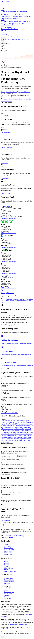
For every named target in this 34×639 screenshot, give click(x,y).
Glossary (7, 11)
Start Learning (5, 163)
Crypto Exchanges (15, 23)
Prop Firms (7, 23)
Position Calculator (12, 16)
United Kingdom (9, 592)
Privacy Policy (8, 578)
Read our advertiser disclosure (18, 624)
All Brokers (7, 546)
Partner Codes (8, 554)
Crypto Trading (9, 300)
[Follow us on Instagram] (12, 537)
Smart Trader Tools (17, 15)
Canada (6, 595)
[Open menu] (11, 27)
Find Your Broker (9, 549)
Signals (17, 11)
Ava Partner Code (7, 299)
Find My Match (5, 132)
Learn (2, 10)
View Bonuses (5, 178)
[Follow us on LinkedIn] (9, 537)
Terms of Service (9, 580)
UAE (5, 597)
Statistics (6, 563)
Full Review (4, 218)
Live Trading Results (10, 571)
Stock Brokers (18, 21)
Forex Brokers (9, 21)
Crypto (25, 11)
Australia (7, 590)
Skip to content (5, 1)
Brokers (3, 21)
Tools (2, 13)
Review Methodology (17, 536)
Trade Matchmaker (6, 15)
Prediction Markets (9, 25)
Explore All (4, 290)
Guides (3, 11)
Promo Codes (8, 553)
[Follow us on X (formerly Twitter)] (8, 537)
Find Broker (7, 27)
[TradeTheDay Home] (9, 7)
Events (21, 11)
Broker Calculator (22, 16)
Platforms (12, 11)
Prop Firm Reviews (20, 300)
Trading (3, 20)
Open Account (12, 218)
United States (8, 593)
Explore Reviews (6, 147)
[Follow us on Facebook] (11, 537)
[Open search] (2, 27)
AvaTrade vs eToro (19, 299)
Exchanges (4, 293)
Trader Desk (7, 544)
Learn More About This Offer (9, 413)
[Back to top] (2, 637)
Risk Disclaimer (9, 581)
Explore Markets (5, 193)
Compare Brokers (14, 18)
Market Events (8, 568)
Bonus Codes (8, 551)
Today (2, 8)
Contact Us (7, 583)
